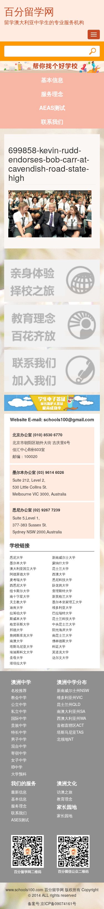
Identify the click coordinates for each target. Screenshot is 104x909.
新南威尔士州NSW (73, 690)
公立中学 (19, 704)
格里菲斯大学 (20, 624)
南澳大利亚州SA (71, 711)
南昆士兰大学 (62, 635)
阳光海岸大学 (62, 629)
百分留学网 (29, 11)
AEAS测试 (52, 108)
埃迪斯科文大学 (21, 651)
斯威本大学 (18, 618)
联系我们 (52, 121)
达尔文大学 (60, 657)
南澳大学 (16, 640)
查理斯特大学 (62, 590)
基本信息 (52, 80)
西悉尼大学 (18, 585)
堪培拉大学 (18, 663)
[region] (52, 403)
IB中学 (16, 767)
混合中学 (19, 746)
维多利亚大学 (62, 607)
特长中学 (19, 732)
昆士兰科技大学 (63, 618)
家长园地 (64, 815)
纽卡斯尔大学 (20, 590)
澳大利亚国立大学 (23, 568)
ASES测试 (20, 819)
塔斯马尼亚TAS (70, 732)
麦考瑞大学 (18, 579)
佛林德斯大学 (62, 640)
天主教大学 (18, 601)
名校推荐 (19, 690)
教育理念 (64, 799)
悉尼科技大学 (62, 579)
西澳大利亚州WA (71, 718)
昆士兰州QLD (68, 704)
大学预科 (19, 774)
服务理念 (52, 94)
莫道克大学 (60, 651)
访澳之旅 (64, 792)
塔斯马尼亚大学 (21, 646)
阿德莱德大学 (20, 573)
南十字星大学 (20, 596)
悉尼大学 (16, 557)
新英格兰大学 (62, 596)
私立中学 (19, 711)
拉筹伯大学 (18, 612)
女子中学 (19, 760)
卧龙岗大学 (60, 585)
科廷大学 (58, 646)
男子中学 (19, 739)
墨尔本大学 (18, 562)
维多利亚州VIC (70, 697)
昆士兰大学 (60, 568)
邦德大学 (16, 629)
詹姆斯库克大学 (21, 635)
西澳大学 (58, 573)
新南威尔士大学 (63, 557)
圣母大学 (16, 657)
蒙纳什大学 (60, 562)
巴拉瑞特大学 (62, 612)
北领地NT (65, 739)
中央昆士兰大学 (63, 624)
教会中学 (19, 697)
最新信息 (19, 792)
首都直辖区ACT (70, 725)
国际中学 (19, 718)
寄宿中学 (19, 753)
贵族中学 (19, 725)
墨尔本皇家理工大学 (67, 601)
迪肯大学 (16, 607)
